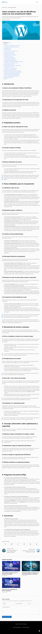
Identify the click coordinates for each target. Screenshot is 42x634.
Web (29, 603)
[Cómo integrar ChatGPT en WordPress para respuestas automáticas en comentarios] (31, 566)
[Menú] (39, 2)
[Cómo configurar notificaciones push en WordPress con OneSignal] (11, 566)
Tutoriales (10, 7)
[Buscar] (37, 2)
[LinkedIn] (24, 544)
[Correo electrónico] (37, 544)
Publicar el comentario (7, 616)
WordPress (14, 7)
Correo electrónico (19, 603)
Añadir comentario (6, 607)
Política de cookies (25, 627)
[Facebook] (5, 544)
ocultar (9, 42)
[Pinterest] (18, 544)
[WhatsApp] (30, 544)
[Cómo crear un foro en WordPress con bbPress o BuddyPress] (11, 583)
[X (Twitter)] (11, 544)
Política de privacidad (17, 627)
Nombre (4, 603)
